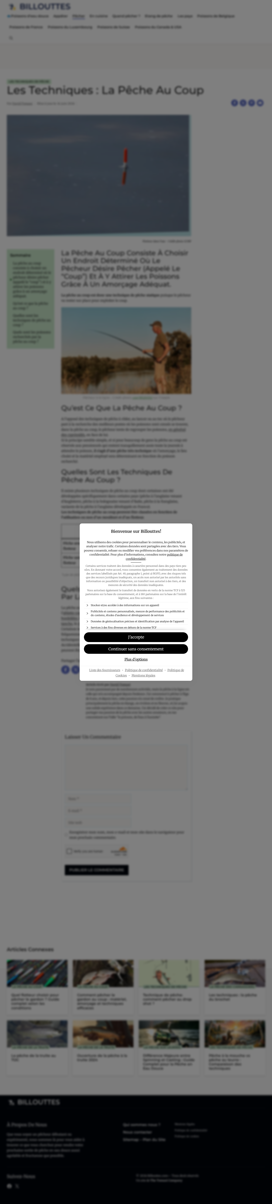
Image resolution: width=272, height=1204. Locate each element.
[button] (136, 649)
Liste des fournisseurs (104, 670)
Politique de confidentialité (144, 670)
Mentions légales (143, 675)
